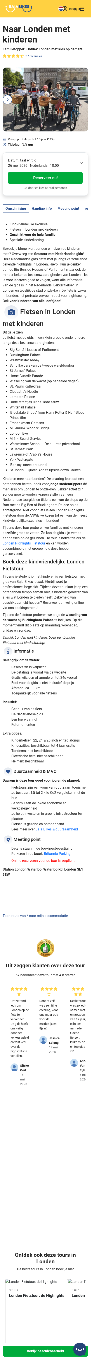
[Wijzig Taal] (61, 9)
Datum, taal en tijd (22, 160)
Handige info (42, 208)
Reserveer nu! (45, 177)
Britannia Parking (57, 854)
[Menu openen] (82, 8)
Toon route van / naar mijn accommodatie (35, 916)
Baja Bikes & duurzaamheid (56, 829)
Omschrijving (15, 208)
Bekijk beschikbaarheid (45, 1351)
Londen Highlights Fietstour (24, 543)
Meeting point (68, 208)
